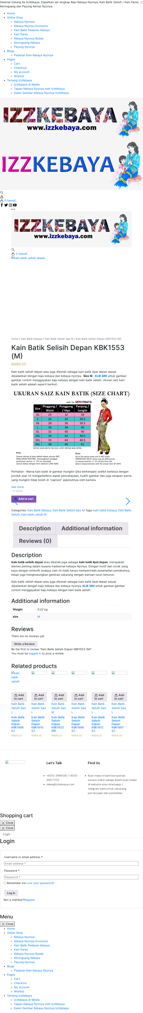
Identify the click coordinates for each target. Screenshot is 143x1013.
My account (21, 72)
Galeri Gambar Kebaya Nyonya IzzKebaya (41, 93)
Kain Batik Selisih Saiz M (59, 338)
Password (12, 870)
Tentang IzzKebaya (19, 80)
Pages (11, 59)
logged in (35, 653)
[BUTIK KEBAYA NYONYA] (71, 229)
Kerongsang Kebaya (27, 42)
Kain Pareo (21, 34)
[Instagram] (21, 780)
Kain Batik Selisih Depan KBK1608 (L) (78, 723)
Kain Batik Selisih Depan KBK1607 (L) (118, 723)
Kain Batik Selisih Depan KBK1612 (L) (98, 723)
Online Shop (15, 17)
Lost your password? (40, 883)
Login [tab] (6, 834)
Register (29, 899)
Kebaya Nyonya (24, 21)
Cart (17, 63)
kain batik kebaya (105, 510)
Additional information (91, 528)
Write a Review (24, 644)
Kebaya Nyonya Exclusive (31, 26)
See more (17, 487)
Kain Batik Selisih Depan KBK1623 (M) (58, 723)
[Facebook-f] (9, 780)
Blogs (10, 51)
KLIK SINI (88, 586)
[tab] (35, 528)
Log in (11, 893)
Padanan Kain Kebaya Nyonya (33, 55)
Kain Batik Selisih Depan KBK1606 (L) (18, 723)
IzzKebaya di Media (27, 84)
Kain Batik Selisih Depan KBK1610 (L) (38, 723)
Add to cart (19, 696)
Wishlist (19, 76)
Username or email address (23, 857)
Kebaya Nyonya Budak (29, 38)
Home (11, 13)
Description (35, 528)
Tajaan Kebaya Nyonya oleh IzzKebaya (39, 88)
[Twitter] (33, 780)
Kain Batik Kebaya (31, 338)
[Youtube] (21, 790)
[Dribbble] (9, 790)
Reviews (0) (35, 540)
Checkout (20, 67)
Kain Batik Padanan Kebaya (32, 30)
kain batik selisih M (33, 514)
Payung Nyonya (24, 47)
